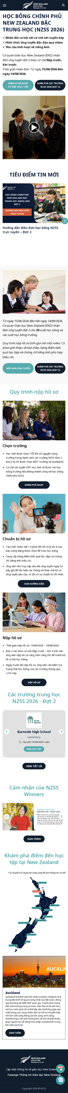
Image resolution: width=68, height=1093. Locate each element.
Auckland (35, 737)
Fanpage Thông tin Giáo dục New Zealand (34, 1074)
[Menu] (5, 5)
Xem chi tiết (34, 749)
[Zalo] (60, 1080)
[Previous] (6, 731)
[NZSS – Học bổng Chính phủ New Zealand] (35, 5)
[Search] (63, 5)
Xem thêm (15, 1032)
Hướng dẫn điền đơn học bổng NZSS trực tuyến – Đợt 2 (30, 230)
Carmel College (35, 732)
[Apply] (60, 1068)
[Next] (61, 731)
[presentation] (3, 221)
